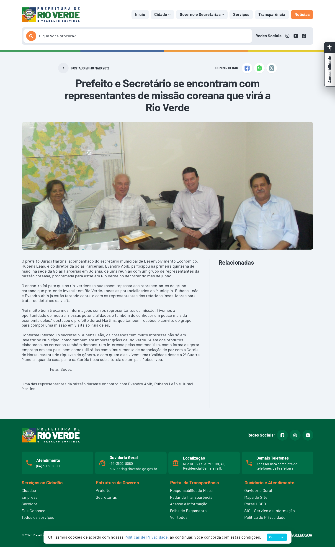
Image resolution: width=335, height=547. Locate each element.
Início (140, 14)
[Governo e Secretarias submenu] (223, 14)
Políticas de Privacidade (146, 536)
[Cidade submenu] (169, 14)
